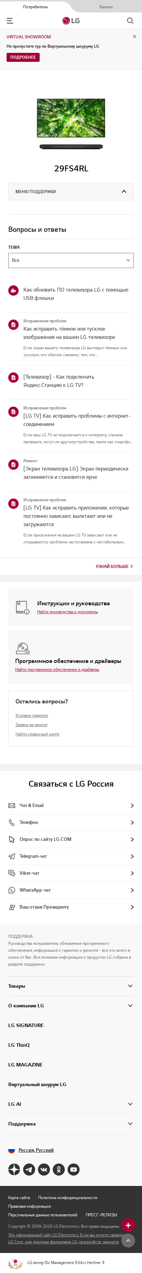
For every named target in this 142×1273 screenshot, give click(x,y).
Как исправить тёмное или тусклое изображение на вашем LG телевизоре (69, 333)
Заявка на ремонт (32, 725)
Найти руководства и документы (67, 612)
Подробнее (23, 57)
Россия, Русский (36, 1150)
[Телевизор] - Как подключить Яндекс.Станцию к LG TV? (58, 381)
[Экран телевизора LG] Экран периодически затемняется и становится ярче (75, 473)
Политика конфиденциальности (68, 1197)
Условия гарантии (32, 715)
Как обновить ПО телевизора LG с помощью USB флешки (75, 294)
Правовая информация (29, 1206)
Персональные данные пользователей (43, 1215)
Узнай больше (112, 566)
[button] (71, 1006)
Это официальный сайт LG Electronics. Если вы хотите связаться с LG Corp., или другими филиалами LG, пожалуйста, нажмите (69, 1238)
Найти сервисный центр (37, 734)
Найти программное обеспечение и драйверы (57, 669)
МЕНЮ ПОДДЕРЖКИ (36, 191)
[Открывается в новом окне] (14, 1169)
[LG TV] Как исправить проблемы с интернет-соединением (77, 420)
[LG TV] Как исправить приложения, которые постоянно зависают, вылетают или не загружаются (76, 516)
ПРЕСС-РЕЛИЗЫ (101, 1215)
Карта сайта (19, 1197)
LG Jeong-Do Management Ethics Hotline (64, 1262)
